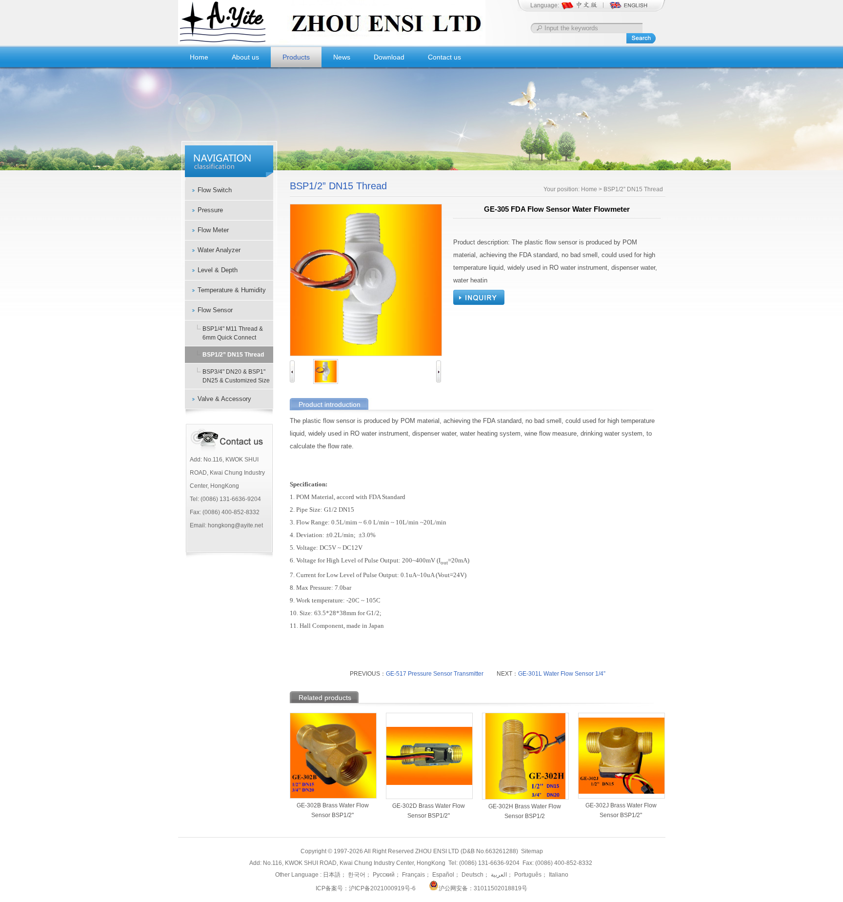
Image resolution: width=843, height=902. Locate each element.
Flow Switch (215, 190)
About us (245, 57)
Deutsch (471, 874)
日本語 (332, 874)
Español (442, 874)
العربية (498, 874)
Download (389, 57)
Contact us (444, 57)
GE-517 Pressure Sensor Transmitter (434, 673)
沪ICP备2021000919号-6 (382, 888)
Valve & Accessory (224, 398)
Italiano (557, 874)
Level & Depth (218, 270)
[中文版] (585, 8)
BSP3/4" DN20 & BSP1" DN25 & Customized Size (236, 376)
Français (413, 874)
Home (199, 57)
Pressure (210, 210)
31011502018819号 (500, 888)
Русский (383, 874)
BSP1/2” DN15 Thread (233, 354)
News (341, 57)
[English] (628, 8)
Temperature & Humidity (232, 290)
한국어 (355, 874)
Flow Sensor (215, 310)
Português (527, 874)
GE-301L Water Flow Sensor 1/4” (561, 673)
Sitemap (532, 851)
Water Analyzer (219, 250)
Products (296, 57)
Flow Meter (213, 230)
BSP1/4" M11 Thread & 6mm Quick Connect (232, 333)
